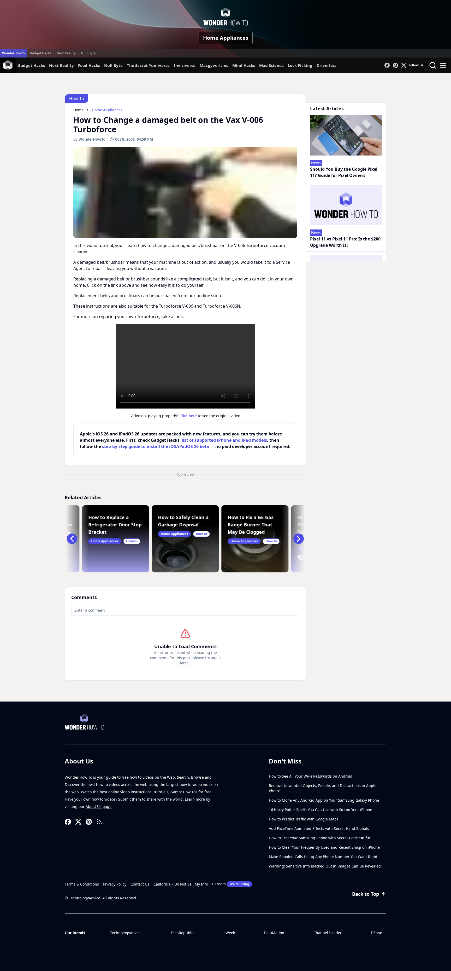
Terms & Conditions (82, 884)
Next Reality (66, 53)
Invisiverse (184, 65)
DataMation (274, 932)
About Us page (99, 806)
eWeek (229, 932)
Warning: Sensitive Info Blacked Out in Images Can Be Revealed (325, 866)
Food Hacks (89, 65)
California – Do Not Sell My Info (180, 884)
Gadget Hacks (40, 53)
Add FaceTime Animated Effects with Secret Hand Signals (319, 828)
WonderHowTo (13, 53)
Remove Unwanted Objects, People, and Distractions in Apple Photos (322, 788)
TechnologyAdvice (125, 932)
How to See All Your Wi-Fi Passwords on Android (310, 776)
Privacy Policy (114, 884)
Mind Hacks (243, 65)
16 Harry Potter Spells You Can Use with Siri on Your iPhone (320, 809)
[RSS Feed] (99, 822)
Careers (230, 883)
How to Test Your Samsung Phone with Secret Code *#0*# (319, 837)
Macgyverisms (214, 65)
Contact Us (139, 884)
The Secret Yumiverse (148, 65)
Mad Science (271, 65)
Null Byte (88, 53)
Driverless (326, 65)
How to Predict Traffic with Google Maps (304, 819)
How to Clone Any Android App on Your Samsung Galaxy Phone (324, 800)
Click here (188, 415)
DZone (376, 932)
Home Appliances (225, 37)
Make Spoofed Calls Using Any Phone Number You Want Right (323, 856)
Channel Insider (327, 932)
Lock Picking (300, 65)
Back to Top (365, 894)
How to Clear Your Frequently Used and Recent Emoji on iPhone (324, 847)
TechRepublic (182, 932)
